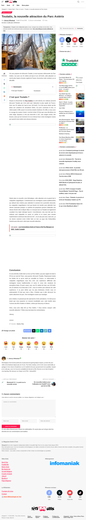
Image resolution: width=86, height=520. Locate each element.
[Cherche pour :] (69, 28)
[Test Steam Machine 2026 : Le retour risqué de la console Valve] (80, 139)
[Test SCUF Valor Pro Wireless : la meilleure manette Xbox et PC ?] (80, 96)
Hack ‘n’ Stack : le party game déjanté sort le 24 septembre (65, 103)
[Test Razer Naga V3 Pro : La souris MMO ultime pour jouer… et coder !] (80, 88)
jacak (60, 150)
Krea (60, 180)
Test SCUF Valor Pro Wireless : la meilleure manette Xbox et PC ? (65, 95)
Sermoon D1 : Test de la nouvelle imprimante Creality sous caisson (70, 161)
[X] (68, 42)
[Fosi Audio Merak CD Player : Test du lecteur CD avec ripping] (80, 80)
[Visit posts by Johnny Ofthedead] (4, 358)
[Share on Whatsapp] (4, 88)
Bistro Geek (5, 467)
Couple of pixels (7, 474)
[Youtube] (75, 42)
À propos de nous (7, 491)
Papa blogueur (6, 480)
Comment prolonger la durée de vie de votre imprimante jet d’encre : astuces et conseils (71, 153)
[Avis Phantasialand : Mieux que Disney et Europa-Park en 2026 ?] (80, 122)
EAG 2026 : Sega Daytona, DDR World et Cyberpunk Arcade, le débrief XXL (70, 183)
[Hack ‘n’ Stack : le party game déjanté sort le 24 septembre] (80, 104)
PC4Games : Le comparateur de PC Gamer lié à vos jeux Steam (66, 129)
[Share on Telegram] (4, 100)
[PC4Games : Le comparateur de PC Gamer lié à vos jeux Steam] (80, 130)
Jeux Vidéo (62, 108)
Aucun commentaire (35, 20)
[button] (3, 2)
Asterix (19, 324)
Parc (22, 324)
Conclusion (37, 90)
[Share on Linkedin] (4, 92)
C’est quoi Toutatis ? (17, 90)
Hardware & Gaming (64, 133)
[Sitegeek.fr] (11, 2)
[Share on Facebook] (4, 80)
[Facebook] (62, 42)
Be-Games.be (6, 469)
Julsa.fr (4, 476)
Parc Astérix (29, 100)
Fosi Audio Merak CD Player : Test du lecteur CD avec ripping (66, 79)
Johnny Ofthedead (9, 20)
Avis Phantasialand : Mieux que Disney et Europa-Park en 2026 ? (67, 121)
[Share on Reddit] (4, 96)
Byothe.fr (5, 478)
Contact (4, 494)
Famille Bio (5, 464)
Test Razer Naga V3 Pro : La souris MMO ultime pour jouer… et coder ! (67, 87)
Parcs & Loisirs (7, 12)
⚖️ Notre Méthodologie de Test (11, 497)
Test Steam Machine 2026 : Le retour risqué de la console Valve (66, 139)
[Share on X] (4, 84)
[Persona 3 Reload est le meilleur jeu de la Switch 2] (80, 114)
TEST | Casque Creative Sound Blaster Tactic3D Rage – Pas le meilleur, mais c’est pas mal (71, 191)
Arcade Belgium (7, 471)
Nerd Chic (5, 462)
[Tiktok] (81, 42)
